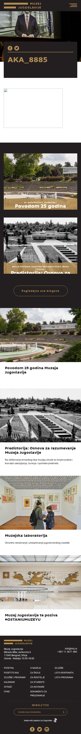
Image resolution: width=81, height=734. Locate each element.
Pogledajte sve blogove (41, 291)
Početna (9, 667)
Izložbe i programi (15, 677)
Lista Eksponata (64, 672)
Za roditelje (37, 677)
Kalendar (9, 682)
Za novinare (37, 686)
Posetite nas (11, 672)
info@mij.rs (71, 648)
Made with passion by (38, 720)
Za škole (35, 672)
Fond (7, 691)
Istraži (8, 686)
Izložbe (59, 667)
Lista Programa (64, 677)
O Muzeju (35, 667)
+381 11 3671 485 (67, 651)
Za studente (37, 682)
